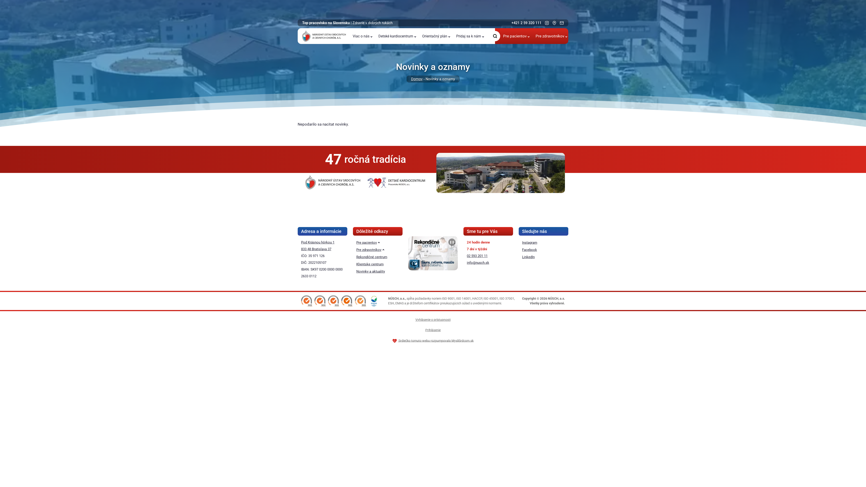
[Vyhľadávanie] (495, 36)
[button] (307, 301)
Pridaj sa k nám (468, 36)
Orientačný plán (434, 36)
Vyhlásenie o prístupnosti (433, 320)
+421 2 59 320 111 (526, 23)
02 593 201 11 (477, 256)
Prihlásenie (433, 330)
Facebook (529, 250)
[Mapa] (554, 23)
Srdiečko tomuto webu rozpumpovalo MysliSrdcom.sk (436, 340)
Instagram (529, 243)
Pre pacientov (515, 36)
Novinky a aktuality (370, 271)
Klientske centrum (370, 264)
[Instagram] (547, 23)
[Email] (562, 23)
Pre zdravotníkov (550, 36)
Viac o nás (361, 36)
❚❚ (452, 242)
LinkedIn (528, 257)
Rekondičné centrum (371, 257)
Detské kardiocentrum (395, 36)
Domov (417, 79)
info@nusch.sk (478, 263)
